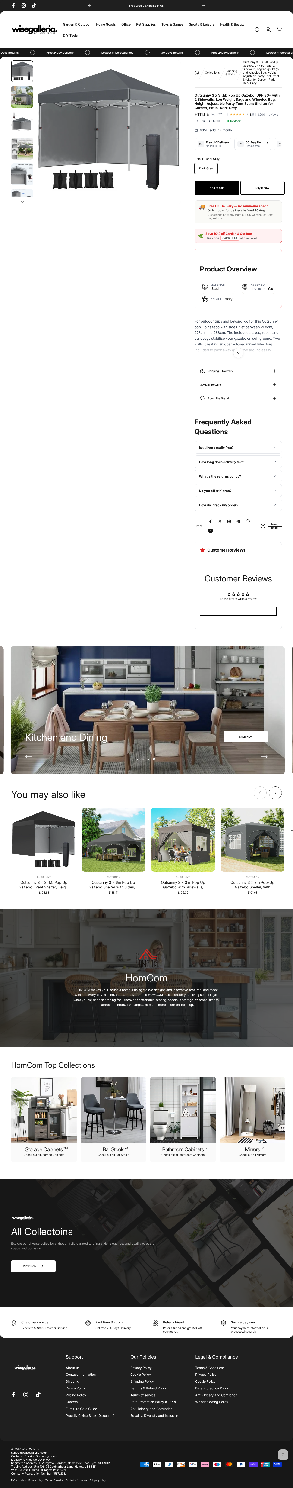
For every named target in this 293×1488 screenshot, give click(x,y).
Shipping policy (98, 1480)
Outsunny (44, 877)
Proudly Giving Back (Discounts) (90, 1415)
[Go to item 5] (22, 174)
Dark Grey (206, 168)
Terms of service (142, 1395)
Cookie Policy (140, 1374)
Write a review (238, 611)
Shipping (72, 1381)
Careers (72, 1402)
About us (72, 1368)
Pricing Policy (76, 1395)
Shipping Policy (142, 1381)
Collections (212, 72)
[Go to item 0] (22, 71)
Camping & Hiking (231, 72)
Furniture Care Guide (81, 1409)
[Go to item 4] (22, 149)
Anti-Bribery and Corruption (151, 1409)
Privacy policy (35, 1480)
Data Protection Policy (212, 1388)
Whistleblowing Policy (211, 1402)
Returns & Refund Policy (148, 1388)
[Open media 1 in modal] (109, 132)
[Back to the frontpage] (197, 72)
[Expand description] (238, 353)
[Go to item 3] (22, 123)
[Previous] (90, 5)
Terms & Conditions (209, 1368)
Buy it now (262, 188)
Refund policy (18, 1480)
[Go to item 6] (22, 200)
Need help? (274, 526)
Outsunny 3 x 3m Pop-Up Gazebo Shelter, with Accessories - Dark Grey (252, 884)
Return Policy (76, 1388)
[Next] (203, 5)
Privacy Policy (141, 1368)
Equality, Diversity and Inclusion (154, 1415)
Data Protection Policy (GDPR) (153, 1402)
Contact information (81, 1374)
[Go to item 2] (22, 97)
